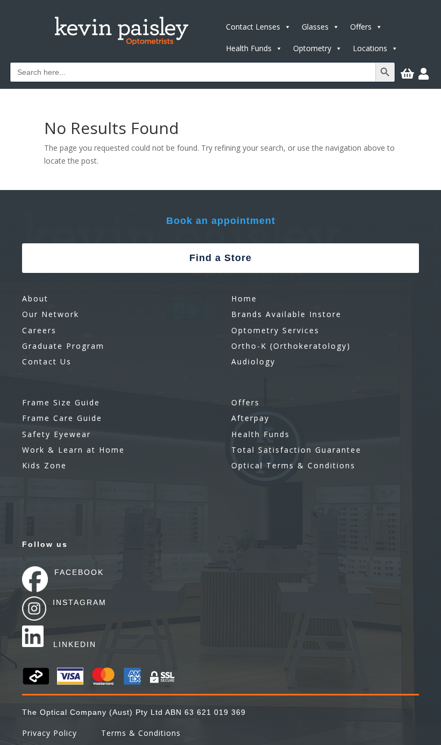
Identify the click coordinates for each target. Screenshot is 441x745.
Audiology (253, 361)
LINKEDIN (74, 644)
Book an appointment (220, 220)
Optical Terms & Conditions (293, 465)
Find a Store (220, 257)
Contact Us (47, 361)
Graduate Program (63, 346)
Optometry (312, 48)
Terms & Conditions (141, 733)
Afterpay (250, 418)
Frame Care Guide (62, 418)
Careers (39, 330)
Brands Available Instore (286, 314)
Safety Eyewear (56, 434)
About (35, 298)
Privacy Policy (49, 733)
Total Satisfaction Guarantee (296, 450)
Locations (370, 48)
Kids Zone (44, 465)
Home (244, 298)
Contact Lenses (253, 27)
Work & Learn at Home (73, 450)
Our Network (50, 314)
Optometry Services (275, 330)
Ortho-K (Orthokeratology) (291, 346)
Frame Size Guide (61, 402)
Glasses (315, 27)
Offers (361, 27)
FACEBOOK (79, 572)
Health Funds (249, 48)
